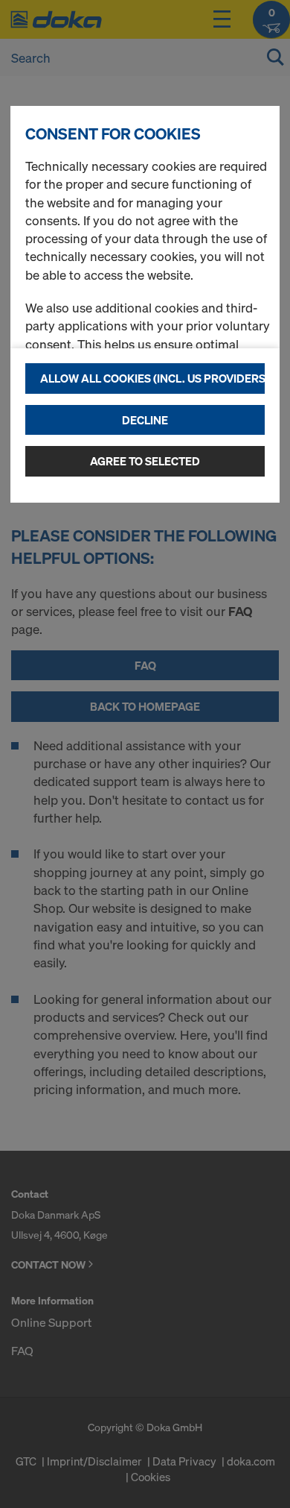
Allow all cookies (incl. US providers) (152, 378)
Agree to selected (145, 460)
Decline (145, 419)
